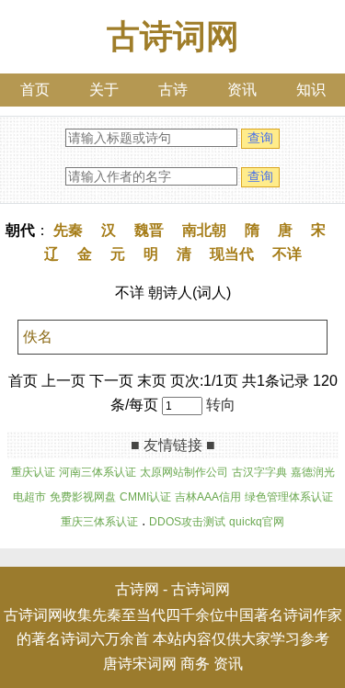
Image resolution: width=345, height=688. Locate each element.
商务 (195, 663)
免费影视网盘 (83, 497)
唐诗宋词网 (140, 663)
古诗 (173, 89)
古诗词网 (173, 36)
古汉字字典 (259, 472)
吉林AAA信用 (208, 497)
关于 (104, 89)
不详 (287, 254)
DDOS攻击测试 (187, 521)
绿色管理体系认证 (289, 497)
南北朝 (204, 230)
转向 (221, 404)
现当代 (232, 254)
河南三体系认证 (97, 472)
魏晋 (149, 230)
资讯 (242, 89)
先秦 (68, 230)
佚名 (37, 336)
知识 (311, 89)
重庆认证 (33, 472)
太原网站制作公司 (184, 472)
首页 (35, 89)
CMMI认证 (145, 497)
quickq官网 (256, 521)
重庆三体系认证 (99, 521)
